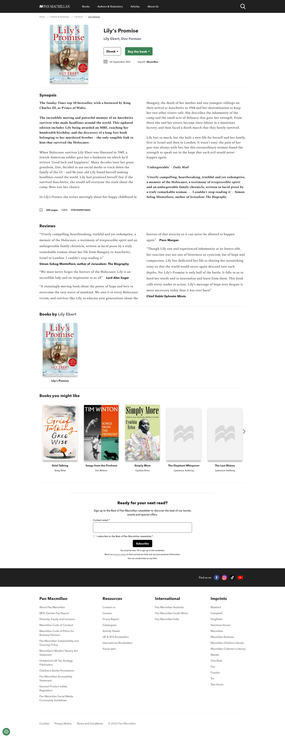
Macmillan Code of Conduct (56, 625)
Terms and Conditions (90, 723)
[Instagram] (224, 577)
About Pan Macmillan (52, 607)
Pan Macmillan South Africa (171, 613)
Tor (212, 678)
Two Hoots (217, 684)
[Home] (54, 6)
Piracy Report (111, 619)
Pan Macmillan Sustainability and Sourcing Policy (59, 642)
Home (42, 17)
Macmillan (217, 631)
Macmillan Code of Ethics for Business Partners (56, 633)
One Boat (216, 660)
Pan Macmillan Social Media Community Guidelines (56, 698)
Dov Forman (131, 38)
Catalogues (109, 625)
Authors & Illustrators (110, 6)
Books (86, 6)
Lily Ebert (78, 17)
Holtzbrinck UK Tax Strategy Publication (56, 662)
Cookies (44, 723)
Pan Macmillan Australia (169, 607)
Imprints (219, 598)
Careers (107, 613)
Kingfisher (217, 619)
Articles (135, 6)
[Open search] (243, 6)
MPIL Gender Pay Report (54, 613)
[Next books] (244, 431)
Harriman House (220, 625)
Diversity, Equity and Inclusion (57, 619)
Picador (215, 672)
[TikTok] (232, 577)
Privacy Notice (63, 723)
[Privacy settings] (6, 732)
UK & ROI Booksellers (116, 637)
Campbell (216, 613)
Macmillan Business (222, 637)
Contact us (109, 607)
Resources (112, 598)
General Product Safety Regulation (53, 688)
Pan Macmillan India (167, 619)
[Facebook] (216, 577)
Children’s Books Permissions (56, 670)
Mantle (215, 654)
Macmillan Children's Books (227, 642)
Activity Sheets (111, 631)
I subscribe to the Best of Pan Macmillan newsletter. (124, 536)
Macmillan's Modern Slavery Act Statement (58, 652)
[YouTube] (240, 577)
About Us (152, 6)
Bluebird (216, 607)
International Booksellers (117, 642)
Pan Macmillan (53, 598)
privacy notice (119, 554)
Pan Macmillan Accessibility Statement (55, 678)
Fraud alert (109, 648)
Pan (213, 666)
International (167, 598)
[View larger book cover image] (69, 53)
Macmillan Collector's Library (228, 648)
